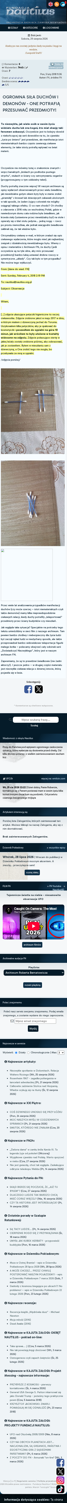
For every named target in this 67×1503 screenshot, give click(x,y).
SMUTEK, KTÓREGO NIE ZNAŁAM (29, 1127)
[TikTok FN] (60, 1489)
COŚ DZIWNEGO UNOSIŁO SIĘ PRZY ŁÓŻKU (36, 1112)
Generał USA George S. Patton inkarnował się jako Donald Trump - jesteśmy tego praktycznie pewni (36, 1396)
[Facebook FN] (60, 1463)
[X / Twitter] (39, 689)
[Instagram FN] (60, 1480)
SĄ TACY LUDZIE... (21, 1229)
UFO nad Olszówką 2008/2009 (27, 1434)
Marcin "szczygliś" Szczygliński (47, 1487)
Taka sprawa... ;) (19, 1346)
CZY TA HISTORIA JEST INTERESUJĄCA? (33, 1202)
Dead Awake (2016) (20, 1323)
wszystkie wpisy (56, 847)
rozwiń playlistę (33, 985)
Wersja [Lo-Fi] (9, 1481)
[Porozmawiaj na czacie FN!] (62, 4)
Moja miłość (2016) (20, 1319)
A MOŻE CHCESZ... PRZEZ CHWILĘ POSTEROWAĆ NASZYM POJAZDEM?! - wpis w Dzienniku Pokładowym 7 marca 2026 (36, 1274)
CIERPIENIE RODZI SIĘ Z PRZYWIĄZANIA (34, 1233)
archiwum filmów (32, 944)
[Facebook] (28, 689)
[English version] (50, 4)
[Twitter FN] (60, 1471)
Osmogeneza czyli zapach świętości (30, 1357)
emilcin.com (58, 778)
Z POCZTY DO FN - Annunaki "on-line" (32, 1457)
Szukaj (34, 725)
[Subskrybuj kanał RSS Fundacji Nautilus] (56, 4)
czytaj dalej (32, 872)
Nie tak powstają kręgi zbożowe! (28, 1350)
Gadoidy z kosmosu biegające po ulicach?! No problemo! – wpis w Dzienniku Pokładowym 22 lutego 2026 (36, 1289)
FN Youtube (55, 886)
